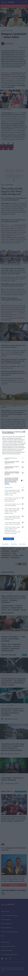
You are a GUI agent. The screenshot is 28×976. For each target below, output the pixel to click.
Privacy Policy (22, 544)
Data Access (14, 544)
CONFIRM (8, 538)
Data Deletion (5, 544)
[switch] (22, 462)
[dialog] (14, 488)
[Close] (25, 432)
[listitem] (14, 459)
